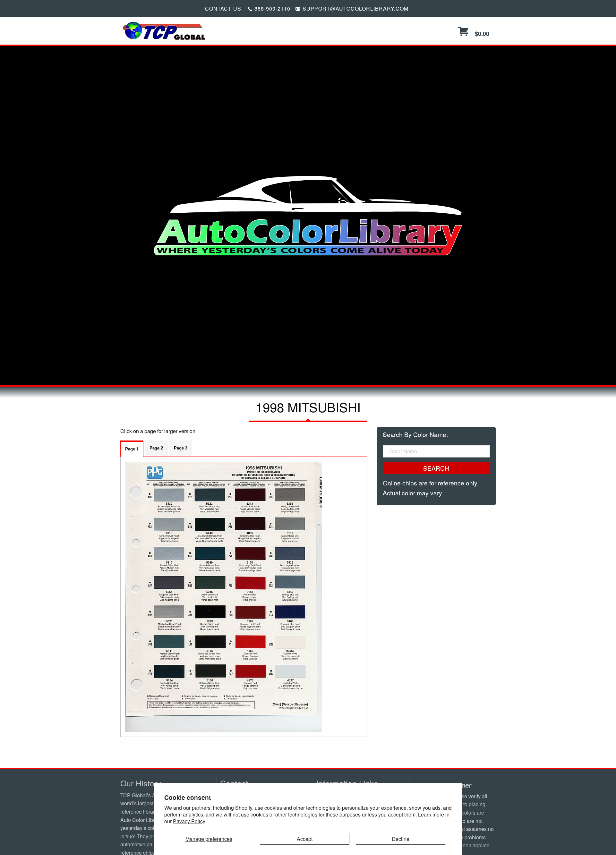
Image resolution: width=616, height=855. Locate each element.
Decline (400, 838)
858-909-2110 (272, 8)
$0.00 (481, 34)
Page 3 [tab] (180, 448)
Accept (304, 838)
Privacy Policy (189, 821)
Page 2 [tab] (156, 448)
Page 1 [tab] (132, 449)
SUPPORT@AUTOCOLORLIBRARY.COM (355, 8)
